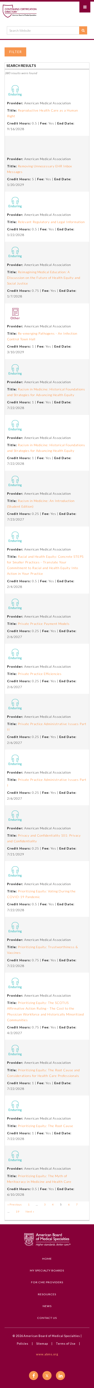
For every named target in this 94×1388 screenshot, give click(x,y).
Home (47, 1258)
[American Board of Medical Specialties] (19, 11)
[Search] (83, 30)
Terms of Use (66, 1343)
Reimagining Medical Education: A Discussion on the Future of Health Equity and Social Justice (43, 277)
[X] (47, 1375)
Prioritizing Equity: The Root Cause (45, 1126)
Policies (22, 1343)
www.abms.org (47, 1354)
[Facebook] (33, 1375)
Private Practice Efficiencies (40, 674)
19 (17, 1211)
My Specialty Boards (47, 1270)
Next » (30, 1211)
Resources (47, 1294)
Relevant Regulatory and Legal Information (51, 222)
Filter (15, 52)
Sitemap (42, 1343)
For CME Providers (47, 1282)
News (47, 1306)
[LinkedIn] (60, 1375)
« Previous (15, 1204)
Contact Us (47, 1318)
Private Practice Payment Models (44, 624)
